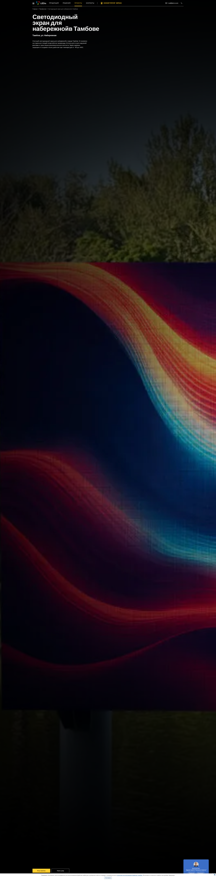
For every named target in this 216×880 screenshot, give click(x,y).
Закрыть (191, 873)
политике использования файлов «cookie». (130, 875)
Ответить (200, 873)
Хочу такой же (41, 870)
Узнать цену (60, 870)
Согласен (108, 877)
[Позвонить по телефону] (182, 3)
